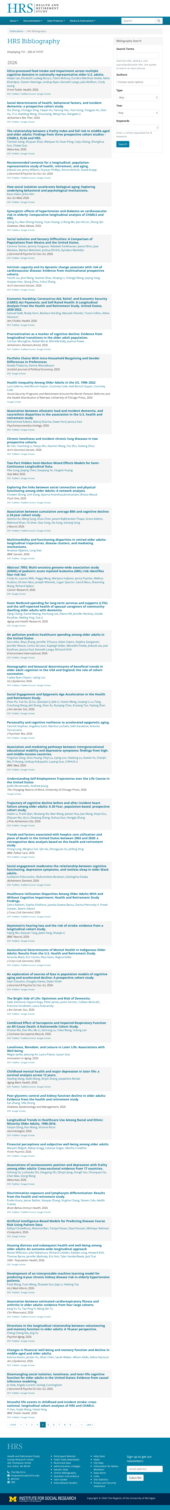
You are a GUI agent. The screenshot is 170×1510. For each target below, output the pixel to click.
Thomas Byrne (16, 1256)
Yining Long (14, 849)
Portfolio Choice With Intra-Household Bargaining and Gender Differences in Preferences (53, 360)
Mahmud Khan (16, 522)
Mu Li (37, 1030)
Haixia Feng (40, 1409)
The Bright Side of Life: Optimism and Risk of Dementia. (49, 998)
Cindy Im (12, 578)
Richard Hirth (63, 649)
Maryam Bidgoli (16, 1148)
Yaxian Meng (68, 702)
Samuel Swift (15, 313)
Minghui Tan (30, 849)
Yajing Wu (13, 933)
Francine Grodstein (19, 1006)
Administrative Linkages (67, 1466)
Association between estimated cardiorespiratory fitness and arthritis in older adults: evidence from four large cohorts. (53, 1303)
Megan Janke (15, 1054)
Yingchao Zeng (16, 758)
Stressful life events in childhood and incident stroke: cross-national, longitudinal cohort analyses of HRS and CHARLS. (52, 1404)
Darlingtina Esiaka (77, 877)
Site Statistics (101, 1479)
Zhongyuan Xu (58, 849)
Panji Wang (14, 1284)
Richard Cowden (59, 1252)
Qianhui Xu (14, 519)
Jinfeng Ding (76, 849)
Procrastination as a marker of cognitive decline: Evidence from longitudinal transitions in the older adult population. (54, 336)
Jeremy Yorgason (38, 246)
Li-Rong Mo (68, 222)
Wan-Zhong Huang (31, 222)
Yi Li (14, 114)
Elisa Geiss (47, 957)
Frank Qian (26, 814)
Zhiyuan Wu (14, 817)
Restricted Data (62, 1462)
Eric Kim (54, 1256)
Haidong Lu (75, 758)
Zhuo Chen (44, 519)
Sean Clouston (16, 981)
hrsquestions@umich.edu (25, 1475)
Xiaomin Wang (56, 446)
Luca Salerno (15, 386)
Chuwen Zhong (16, 494)
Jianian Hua (72, 814)
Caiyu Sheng (82, 142)
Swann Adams (26, 908)
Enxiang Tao (80, 705)
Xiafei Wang (33, 1078)
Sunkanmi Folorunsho (21, 877)
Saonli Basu (83, 582)
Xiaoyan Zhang (51, 1200)
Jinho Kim (28, 194)
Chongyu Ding (30, 110)
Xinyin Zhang (49, 1078)
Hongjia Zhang (76, 817)
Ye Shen (32, 522)
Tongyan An (92, 110)
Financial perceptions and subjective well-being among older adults (58, 1144)
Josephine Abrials (69, 1078)
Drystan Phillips (50, 170)
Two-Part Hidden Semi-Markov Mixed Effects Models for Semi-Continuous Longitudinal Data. (53, 465)
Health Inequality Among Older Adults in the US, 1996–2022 (51, 382)
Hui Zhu (72, 446)
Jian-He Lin (82, 222)
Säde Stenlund (16, 1002)
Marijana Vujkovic (63, 578)
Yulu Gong (76, 110)
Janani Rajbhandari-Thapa (68, 519)
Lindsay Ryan (51, 82)
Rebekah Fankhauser (63, 246)
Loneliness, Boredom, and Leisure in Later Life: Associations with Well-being (56, 1049)
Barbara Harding (50, 313)
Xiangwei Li (74, 114)
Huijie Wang (23, 1409)
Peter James (51, 1002)
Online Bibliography (65, 1472)
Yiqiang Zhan (97, 705)
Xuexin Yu (89, 758)
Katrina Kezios (16, 1357)
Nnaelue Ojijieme (17, 550)
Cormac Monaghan (19, 341)
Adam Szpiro (66, 642)
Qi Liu (32, 702)
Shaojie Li (59, 933)
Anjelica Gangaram (87, 642)
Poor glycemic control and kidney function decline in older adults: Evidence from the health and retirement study (56, 1097)
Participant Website (65, 1456)
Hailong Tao (71, 1284)
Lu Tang (96, 702)
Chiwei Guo (20, 145)
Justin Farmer (68, 1002)
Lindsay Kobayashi (36, 761)
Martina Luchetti (58, 726)
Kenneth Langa (69, 82)
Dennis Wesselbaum (41, 365)
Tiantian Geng (15, 142)
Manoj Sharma (42, 422)
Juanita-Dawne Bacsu (61, 905)
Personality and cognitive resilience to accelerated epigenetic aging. (58, 722)
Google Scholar (44, 93)
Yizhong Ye (14, 1172)
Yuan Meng (29, 1284)
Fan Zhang (13, 1103)
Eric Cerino (33, 957)
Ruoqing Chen (63, 705)
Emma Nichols (71, 170)
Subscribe (135, 1478)
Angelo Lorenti (26, 1385)
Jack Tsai (90, 1256)
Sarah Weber (63, 1357)
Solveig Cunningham (49, 1385)
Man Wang (57, 814)
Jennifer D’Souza (47, 642)
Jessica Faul (75, 422)
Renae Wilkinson (17, 1252)
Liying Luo (39, 677)
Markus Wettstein (30, 250)
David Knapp (89, 170)
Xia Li (26, 817)
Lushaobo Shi (30, 1172)
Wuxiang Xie (41, 814)
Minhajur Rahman (98, 1228)
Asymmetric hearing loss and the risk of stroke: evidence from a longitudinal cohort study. (55, 927)
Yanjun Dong (15, 1127)
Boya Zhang (28, 642)
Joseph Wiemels (45, 582)
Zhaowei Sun (45, 1284)
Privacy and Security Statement (105, 1484)
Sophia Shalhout (36, 905)
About (13, 20)
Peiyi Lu (48, 758)
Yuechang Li (24, 446)
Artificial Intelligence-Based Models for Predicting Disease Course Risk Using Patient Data (56, 1223)
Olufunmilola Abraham (50, 877)
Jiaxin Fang (45, 933)
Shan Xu (47, 705)
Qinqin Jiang (65, 1172)
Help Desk (99, 1456)
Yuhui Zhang (47, 282)
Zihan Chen (47, 1357)
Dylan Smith (54, 981)
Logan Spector (65, 582)
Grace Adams (94, 519)
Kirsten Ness (26, 582)
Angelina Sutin (38, 726)
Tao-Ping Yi (29, 1308)
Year (119, 105)
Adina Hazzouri (99, 1357)
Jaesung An (31, 1054)
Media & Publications (81, 20)
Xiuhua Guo (58, 817)
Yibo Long (13, 470)
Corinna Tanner (17, 246)
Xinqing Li (59, 278)
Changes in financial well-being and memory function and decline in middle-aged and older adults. (58, 1352)
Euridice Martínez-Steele (86, 78)
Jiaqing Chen (28, 470)
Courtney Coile (58, 386)
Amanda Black (16, 957)
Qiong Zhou (31, 282)
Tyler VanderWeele (72, 1256)
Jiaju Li (59, 1284)
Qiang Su (12, 222)
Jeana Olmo (85, 246)
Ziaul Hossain (77, 1228)
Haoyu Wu (39, 446)
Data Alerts (100, 1472)
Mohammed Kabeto (19, 422)
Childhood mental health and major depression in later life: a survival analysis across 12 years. (53, 1073)
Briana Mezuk (88, 494)
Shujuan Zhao (34, 142)
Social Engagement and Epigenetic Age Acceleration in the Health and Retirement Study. (56, 696)
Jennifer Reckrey (83, 614)
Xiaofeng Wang (27, 114)
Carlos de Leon (36, 645)
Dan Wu (27, 1030)
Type (119, 90)
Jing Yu (34, 1333)
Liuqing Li (83, 702)
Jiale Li (55, 702)
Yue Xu (23, 702)
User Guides (60, 1479)
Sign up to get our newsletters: (139, 1459)
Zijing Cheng (14, 614)
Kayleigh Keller (56, 645)
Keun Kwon (14, 194)
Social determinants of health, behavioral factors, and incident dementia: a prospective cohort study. (54, 104)
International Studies (65, 1482)
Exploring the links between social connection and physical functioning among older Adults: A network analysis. (51, 489)
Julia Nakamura (38, 1252)
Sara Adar (13, 642)
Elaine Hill (66, 614)
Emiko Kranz (15, 1200)
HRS (13, 1482)
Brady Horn (31, 313)
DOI (9, 93)
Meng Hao (59, 114)
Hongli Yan (80, 1172)
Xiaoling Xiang (15, 1078)
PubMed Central (28, 93)
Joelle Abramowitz (18, 786)
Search (123, 144)
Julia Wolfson (89, 82)
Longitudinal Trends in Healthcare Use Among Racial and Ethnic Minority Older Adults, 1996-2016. (55, 1122)
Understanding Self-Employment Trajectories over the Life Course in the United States (58, 780)
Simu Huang (34, 758)
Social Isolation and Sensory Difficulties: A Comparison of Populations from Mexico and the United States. (49, 241)
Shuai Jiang (45, 114)
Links (96, 1476)
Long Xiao (36, 550)
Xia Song (57, 522)
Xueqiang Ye (45, 470)
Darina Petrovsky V (87, 905)
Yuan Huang (51, 222)
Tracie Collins (92, 313)
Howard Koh (96, 1252)
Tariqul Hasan (58, 1228)
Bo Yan (11, 446)
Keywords (122, 121)
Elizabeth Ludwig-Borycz (36, 78)
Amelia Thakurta (17, 365)
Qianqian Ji (43, 702)
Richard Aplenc (24, 586)
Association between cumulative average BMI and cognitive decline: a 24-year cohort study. (58, 513)
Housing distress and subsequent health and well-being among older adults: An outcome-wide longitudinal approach (54, 1247)
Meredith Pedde (77, 645)
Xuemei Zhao (43, 278)
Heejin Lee (13, 78)
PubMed (15, 93)
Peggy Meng (43, 578)
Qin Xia (44, 849)
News (97, 1459)
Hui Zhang (13, 110)
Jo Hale (11, 1385)
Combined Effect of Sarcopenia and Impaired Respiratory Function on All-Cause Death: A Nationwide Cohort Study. (56, 1024)
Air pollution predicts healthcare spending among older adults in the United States (55, 636)
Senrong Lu (49, 1030)
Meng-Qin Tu (45, 1308)
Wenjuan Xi (51, 142)
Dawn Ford (59, 422)
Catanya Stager (54, 1148)
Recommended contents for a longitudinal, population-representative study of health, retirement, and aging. (48, 164)
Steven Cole (88, 1200)
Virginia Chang (70, 1200)
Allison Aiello (81, 1357)
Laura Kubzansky (43, 1006)
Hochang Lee (50, 614)
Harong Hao (61, 110)
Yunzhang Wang (17, 705)
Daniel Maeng (32, 614)
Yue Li (39, 617)
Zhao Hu (12, 702)
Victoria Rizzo (47, 1127)
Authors (121, 74)
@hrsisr (15, 1478)
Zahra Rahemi (15, 905)
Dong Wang (28, 1176)
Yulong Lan (80, 1030)
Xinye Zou (100, 814)
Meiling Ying (26, 617)
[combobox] (132, 82)
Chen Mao (13, 1176)
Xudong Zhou (86, 446)
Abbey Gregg (36, 1148)
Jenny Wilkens (30, 170)
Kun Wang (30, 1127)
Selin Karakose (79, 726)
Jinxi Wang (27, 278)
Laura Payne (47, 1054)
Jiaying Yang (92, 278)
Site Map (98, 1462)
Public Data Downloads (66, 1459)
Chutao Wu (14, 1030)
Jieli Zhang (35, 705)
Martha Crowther (76, 1148)
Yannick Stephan (17, 726)
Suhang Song (72, 522)
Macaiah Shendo (72, 313)
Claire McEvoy (61, 78)
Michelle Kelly (57, 341)
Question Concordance (66, 1476)
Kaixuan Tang (29, 933)
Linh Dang (33, 494)
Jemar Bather (32, 1200)
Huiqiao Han (15, 282)
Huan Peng (66, 142)
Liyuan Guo (63, 1054)
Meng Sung (29, 519)
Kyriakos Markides (72, 250)
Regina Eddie (63, 957)
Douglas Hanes (35, 981)
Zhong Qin (96, 222)
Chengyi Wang (75, 278)
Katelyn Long (79, 1252)
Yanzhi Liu (13, 278)
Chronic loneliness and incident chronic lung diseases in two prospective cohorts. (52, 440)
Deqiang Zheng (40, 817)
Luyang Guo (56, 761)
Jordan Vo (32, 1357)
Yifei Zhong (28, 1103)
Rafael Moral (40, 341)
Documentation (32, 20)
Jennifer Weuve (16, 645)
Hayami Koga (34, 1002)
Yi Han (11, 1409)
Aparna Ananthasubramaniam (60, 494)
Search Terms (125, 49)
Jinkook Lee (14, 170)
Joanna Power (76, 341)
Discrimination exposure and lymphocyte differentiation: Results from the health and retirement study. (56, 1195)
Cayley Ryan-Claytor (19, 677)
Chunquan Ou (97, 1172)
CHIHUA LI (71, 761)
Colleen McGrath (89, 1002)
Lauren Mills (26, 578)
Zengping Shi (48, 1172)
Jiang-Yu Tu (14, 1308)
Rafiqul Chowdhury (19, 1228)
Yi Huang (17, 761)
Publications (16, 31)
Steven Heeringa (31, 82)
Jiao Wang (86, 814)
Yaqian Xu (46, 110)
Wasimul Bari (40, 1228)
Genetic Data (61, 1469)
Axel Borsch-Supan (36, 386)
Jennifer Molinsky (37, 1256)
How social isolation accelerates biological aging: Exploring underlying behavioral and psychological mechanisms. (51, 188)
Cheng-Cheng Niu (18, 1333)
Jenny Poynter (84, 578)
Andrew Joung (39, 786)
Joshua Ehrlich (51, 250)
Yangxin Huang (63, 470)
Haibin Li (12, 814)
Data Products (55, 20)
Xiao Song (44, 522)
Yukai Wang (64, 1030)
